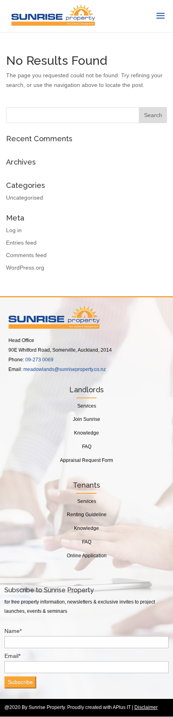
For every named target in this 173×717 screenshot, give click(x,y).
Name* (13, 631)
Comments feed (26, 255)
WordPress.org (25, 267)
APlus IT (122, 707)
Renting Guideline (87, 514)
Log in (14, 230)
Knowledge (86, 433)
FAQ (86, 446)
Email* (12, 656)
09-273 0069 (39, 360)
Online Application (87, 555)
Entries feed (21, 242)
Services (86, 406)
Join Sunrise (86, 419)
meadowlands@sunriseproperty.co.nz (64, 369)
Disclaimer (146, 707)
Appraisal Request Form (86, 460)
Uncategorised (24, 197)
